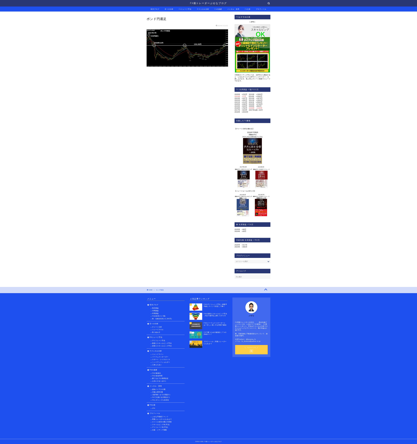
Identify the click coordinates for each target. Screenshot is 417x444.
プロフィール (261, 9)
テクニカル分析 (203, 9)
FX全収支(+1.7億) (159, 316)
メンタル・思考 (233, 9)
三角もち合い (157, 365)
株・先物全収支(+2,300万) (162, 319)
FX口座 (248, 9)
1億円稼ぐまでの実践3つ (161, 395)
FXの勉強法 (156, 373)
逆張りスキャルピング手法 (162, 346)
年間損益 (155, 313)
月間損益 (155, 311)
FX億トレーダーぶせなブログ (208, 3)
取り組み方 (156, 332)
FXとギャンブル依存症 (160, 400)
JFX (153, 408)
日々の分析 (169, 9)
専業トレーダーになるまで (162, 419)
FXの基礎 (218, 9)
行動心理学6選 (157, 392)
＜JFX (251, 22)
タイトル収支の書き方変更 (162, 422)
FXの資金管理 (157, 376)
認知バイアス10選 (158, 389)
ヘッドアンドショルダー (161, 362)
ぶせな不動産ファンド (160, 416)
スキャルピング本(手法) (161, 424)
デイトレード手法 (158, 340)
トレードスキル (158, 329)
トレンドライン (158, 354)
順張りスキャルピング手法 (162, 343)
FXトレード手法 (185, 9)
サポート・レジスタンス (161, 359)
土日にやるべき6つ (159, 381)
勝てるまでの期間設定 (160, 378)
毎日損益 (155, 308)
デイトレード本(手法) (160, 427)
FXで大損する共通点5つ (161, 397)
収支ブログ (155, 9)
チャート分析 (157, 327)
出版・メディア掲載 (159, 430)
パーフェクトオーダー (160, 357)
